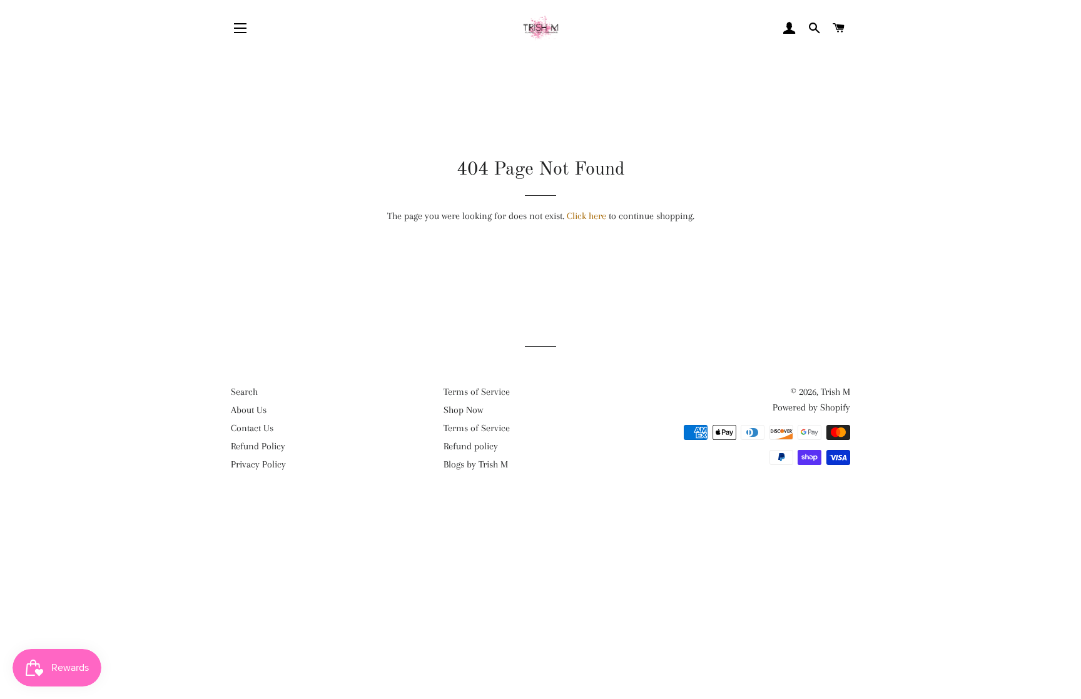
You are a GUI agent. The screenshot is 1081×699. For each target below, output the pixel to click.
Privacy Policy (258, 464)
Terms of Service (477, 391)
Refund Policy (258, 446)
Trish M (835, 391)
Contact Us (252, 428)
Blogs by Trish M (476, 464)
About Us (248, 410)
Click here (586, 216)
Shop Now (463, 410)
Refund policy (471, 446)
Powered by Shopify (811, 407)
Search (244, 391)
